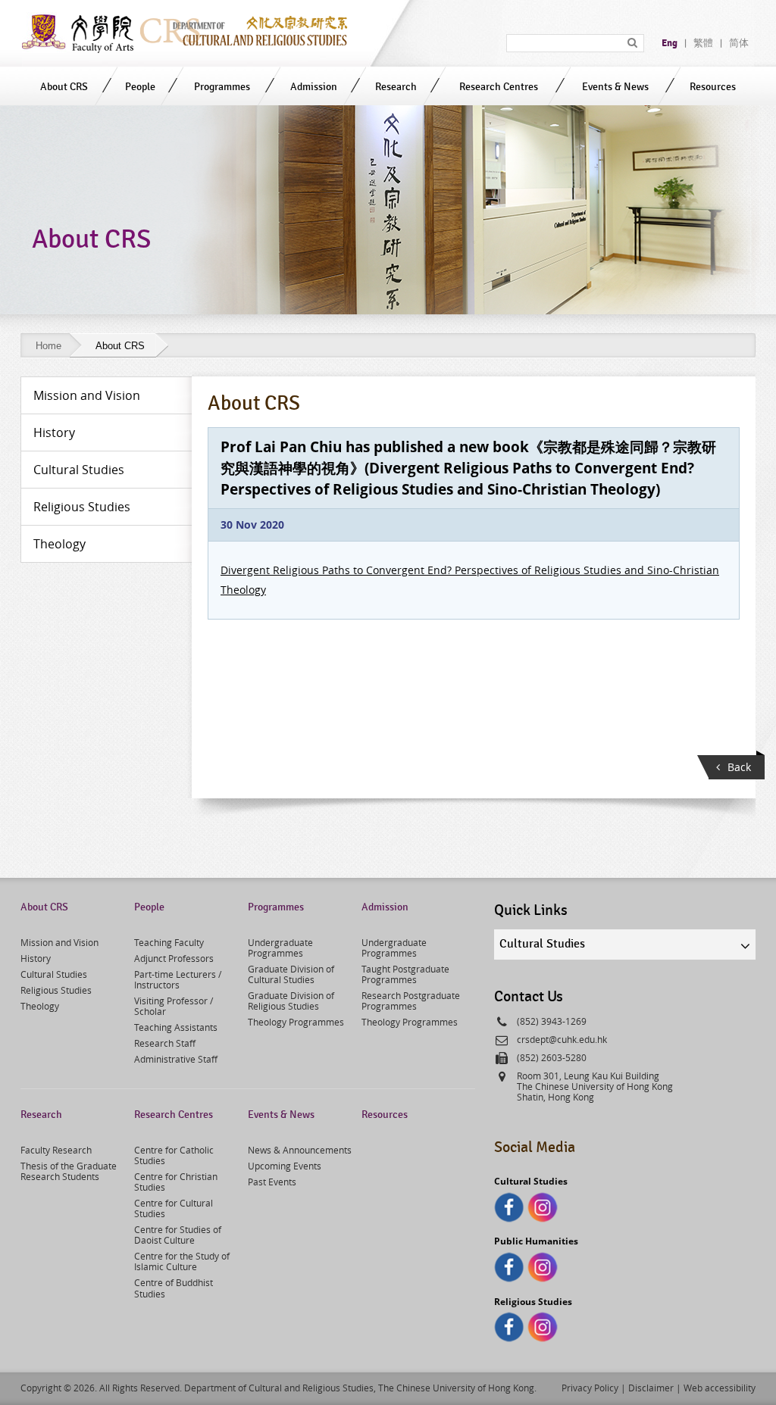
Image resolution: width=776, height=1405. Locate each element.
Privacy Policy (590, 1388)
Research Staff (165, 1043)
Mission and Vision (59, 942)
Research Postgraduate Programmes (410, 1000)
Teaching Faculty (169, 942)
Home (48, 345)
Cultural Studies (53, 974)
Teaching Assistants (175, 1027)
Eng (669, 43)
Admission (313, 86)
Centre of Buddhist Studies (173, 1287)
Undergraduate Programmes (280, 947)
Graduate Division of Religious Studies (291, 1000)
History (35, 958)
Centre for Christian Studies (175, 1181)
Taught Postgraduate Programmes (405, 974)
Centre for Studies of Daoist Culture (177, 1234)
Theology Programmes (296, 1022)
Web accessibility (720, 1388)
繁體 (703, 43)
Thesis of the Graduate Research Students (68, 1171)
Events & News (615, 86)
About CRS (64, 86)
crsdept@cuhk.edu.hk (562, 1039)
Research (396, 86)
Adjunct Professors (174, 958)
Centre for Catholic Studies (174, 1155)
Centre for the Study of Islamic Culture (182, 1261)
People (140, 86)
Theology (39, 1006)
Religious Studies (56, 990)
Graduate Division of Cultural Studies (291, 974)
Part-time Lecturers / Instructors (177, 979)
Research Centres (498, 86)
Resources (713, 86)
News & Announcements (300, 1150)
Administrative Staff (175, 1059)
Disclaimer (651, 1388)
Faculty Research (56, 1150)
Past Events (272, 1182)
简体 (739, 43)
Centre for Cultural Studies (173, 1208)
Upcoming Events (284, 1166)
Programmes (222, 86)
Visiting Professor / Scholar (173, 1005)
